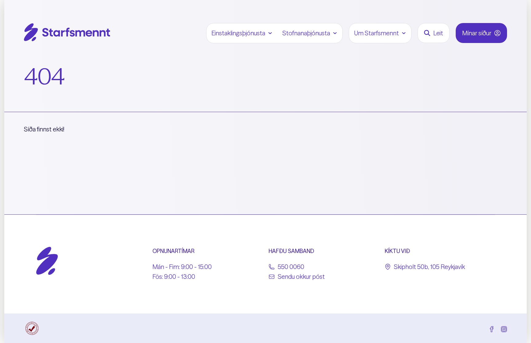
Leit (438, 33)
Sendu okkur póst (301, 276)
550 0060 (291, 267)
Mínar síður (476, 33)
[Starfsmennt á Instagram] (504, 328)
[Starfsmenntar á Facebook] (492, 328)
